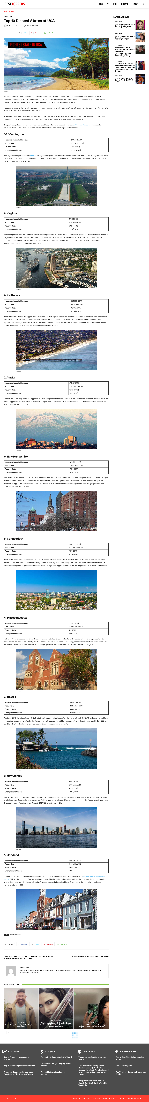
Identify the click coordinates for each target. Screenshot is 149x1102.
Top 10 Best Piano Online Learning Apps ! (130, 1058)
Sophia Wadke (13, 26)
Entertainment (56, 1020)
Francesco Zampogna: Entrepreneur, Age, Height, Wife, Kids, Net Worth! (19, 1073)
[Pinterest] (15, 1098)
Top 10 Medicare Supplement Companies (53, 1073)
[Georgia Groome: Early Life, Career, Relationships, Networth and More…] (140, 25)
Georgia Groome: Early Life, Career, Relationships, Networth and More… (125, 26)
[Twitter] (19, 1098)
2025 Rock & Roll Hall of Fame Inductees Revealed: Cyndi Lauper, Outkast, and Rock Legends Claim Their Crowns (125, 67)
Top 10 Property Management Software (16, 1058)
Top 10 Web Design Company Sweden (19, 1065)
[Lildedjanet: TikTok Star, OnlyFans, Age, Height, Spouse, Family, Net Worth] (91, 1008)
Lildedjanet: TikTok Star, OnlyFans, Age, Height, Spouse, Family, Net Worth (91, 1026)
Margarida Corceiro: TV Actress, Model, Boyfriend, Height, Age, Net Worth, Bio (92, 1083)
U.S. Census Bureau (80, 125)
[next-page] (8, 1032)
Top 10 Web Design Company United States (56, 1064)
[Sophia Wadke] (5, 26)
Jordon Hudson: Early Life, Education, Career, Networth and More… (125, 38)
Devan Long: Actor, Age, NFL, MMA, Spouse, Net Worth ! (21, 1026)
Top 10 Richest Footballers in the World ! (92, 1058)
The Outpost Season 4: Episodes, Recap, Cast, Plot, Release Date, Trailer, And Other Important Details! (56, 1025)
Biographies (21, 1022)
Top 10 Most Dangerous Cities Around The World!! (90, 956)
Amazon (33, 156)
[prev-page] (5, 1032)
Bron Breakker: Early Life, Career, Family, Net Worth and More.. (124, 80)
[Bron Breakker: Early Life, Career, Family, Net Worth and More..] (140, 79)
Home (5, 11)
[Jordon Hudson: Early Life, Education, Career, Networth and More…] (140, 37)
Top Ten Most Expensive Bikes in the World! (131, 1073)
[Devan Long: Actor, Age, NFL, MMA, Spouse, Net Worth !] (21, 1008)
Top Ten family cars (124, 1065)
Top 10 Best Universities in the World (56, 1057)
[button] (143, 4)
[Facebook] (8, 1098)
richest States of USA (15, 934)
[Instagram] (11, 1098)
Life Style (11, 11)
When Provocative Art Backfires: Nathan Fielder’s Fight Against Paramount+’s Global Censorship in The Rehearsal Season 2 (125, 52)
